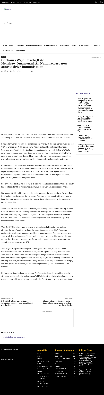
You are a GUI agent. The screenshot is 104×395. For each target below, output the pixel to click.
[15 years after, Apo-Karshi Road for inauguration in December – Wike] (98, 119)
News (3, 57)
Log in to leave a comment (13, 337)
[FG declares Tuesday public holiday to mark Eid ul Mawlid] (98, 138)
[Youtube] (94, 23)
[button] (99, 23)
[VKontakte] (14, 354)
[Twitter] (89, 23)
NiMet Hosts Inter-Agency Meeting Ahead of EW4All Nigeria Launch (85, 128)
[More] (43, 77)
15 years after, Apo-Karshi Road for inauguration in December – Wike (85, 119)
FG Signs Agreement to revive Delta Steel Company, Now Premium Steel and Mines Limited (85, 148)
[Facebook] (84, 23)
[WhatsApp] (37, 77)
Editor (6, 71)
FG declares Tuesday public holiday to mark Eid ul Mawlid (85, 137)
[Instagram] (6, 354)
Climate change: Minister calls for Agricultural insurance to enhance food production (58, 303)
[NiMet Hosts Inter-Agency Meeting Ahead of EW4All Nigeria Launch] (98, 128)
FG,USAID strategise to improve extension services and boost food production (16, 303)
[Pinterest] (31, 77)
